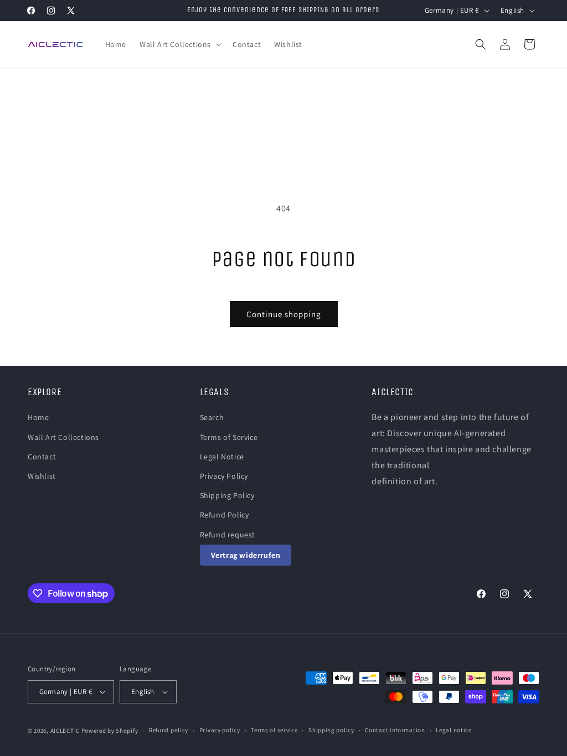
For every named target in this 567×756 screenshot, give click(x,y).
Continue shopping (283, 314)
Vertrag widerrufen (246, 555)
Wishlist (42, 476)
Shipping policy (331, 730)
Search (212, 417)
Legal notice (453, 730)
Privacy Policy (224, 476)
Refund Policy (224, 515)
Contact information (395, 730)
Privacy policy (219, 730)
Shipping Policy (227, 495)
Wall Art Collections (63, 437)
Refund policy (168, 730)
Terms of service (274, 730)
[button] (179, 44)
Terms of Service (229, 437)
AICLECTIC (65, 730)
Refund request (227, 535)
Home (38, 417)
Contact (42, 457)
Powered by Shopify (109, 730)
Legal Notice (222, 457)
